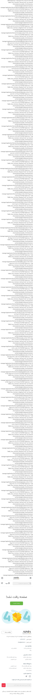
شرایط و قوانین (28, 659)
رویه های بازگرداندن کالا (11, 657)
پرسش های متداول (27, 657)
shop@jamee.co (21, 642)
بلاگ (30, 650)
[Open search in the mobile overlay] (22, 583)
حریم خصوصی (13, 659)
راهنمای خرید (13, 648)
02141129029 (22, 639)
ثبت (4, 685)
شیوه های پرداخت (27, 648)
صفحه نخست (16, 603)
